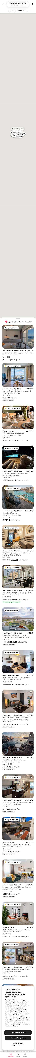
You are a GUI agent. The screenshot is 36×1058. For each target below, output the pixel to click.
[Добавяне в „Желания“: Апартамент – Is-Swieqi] (30, 862)
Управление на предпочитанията (18, 1044)
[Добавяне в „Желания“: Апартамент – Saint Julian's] (30, 327)
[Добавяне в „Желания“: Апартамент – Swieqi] (30, 652)
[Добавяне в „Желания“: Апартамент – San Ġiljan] (30, 365)
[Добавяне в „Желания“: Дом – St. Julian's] (30, 819)
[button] (6, 360)
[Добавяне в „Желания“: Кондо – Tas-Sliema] (30, 408)
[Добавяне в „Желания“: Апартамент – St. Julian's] (30, 448)
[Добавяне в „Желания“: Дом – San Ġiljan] (30, 904)
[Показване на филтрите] (32, 4)
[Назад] (4, 4)
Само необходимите (18, 1038)
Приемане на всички (18, 1033)
